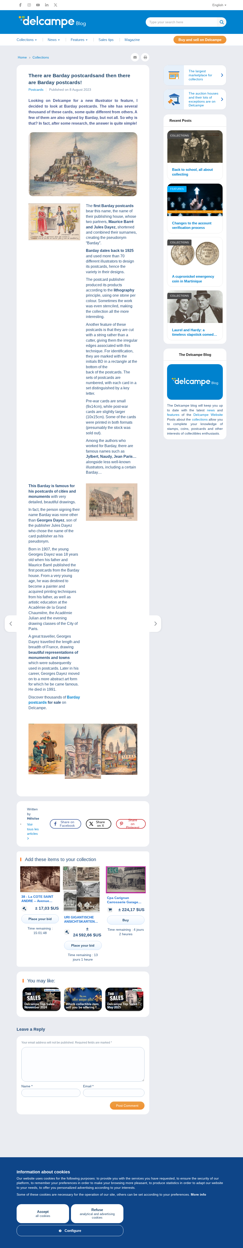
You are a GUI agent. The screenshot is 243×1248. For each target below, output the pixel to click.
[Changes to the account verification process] (195, 200)
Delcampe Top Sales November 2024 (39, 1006)
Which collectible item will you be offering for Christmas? (82, 1006)
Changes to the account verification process (191, 225)
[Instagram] (29, 5)
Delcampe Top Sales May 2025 (122, 1006)
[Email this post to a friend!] (135, 57)
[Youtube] (38, 5)
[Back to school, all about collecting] (195, 147)
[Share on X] (7, 453)
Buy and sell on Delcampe (199, 40)
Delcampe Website (208, 415)
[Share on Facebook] (7, 441)
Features (177, 188)
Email (88, 1086)
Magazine (132, 39)
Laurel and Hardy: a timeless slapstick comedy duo (193, 332)
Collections (179, 135)
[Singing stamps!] (11, 624)
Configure (73, 1231)
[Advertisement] (203, 477)
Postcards (35, 89)
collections (200, 419)
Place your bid (40, 919)
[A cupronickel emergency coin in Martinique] (195, 254)
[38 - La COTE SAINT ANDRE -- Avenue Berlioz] (40, 891)
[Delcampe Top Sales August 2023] (155, 624)
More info (198, 1194)
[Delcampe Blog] (63, 22)
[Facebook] (20, 5)
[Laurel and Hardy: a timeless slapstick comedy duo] (195, 307)
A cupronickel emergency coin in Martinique (193, 278)
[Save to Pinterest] (7, 464)
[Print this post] (145, 57)
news (211, 410)
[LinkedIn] (47, 5)
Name (27, 1086)
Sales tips (106, 39)
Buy (125, 920)
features (173, 415)
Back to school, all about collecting (192, 172)
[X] (55, 5)
